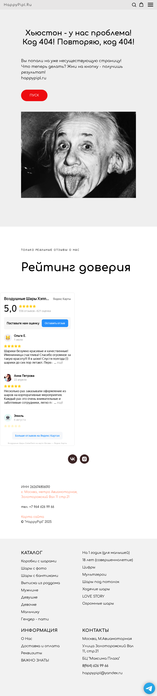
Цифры (88, 567)
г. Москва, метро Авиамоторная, (49, 492)
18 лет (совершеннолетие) (107, 560)
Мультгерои (94, 574)
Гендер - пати (35, 619)
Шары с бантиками (39, 576)
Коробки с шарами (38, 561)
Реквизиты (31, 653)
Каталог (32, 553)
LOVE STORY (93, 596)
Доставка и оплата (40, 646)
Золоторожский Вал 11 (39, 497)
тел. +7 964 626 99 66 (37, 507)
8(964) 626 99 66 (95, 666)
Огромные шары (98, 603)
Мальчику (30, 612)
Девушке (29, 597)
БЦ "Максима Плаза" (101, 658)
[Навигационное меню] (150, 5)
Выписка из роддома (40, 583)
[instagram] (84, 459)
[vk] (72, 459)
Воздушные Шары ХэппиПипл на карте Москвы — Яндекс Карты (37, 443)
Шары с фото (34, 568)
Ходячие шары (96, 589)
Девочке (29, 605)
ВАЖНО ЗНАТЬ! (35, 660)
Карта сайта (32, 517)
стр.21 (64, 497)
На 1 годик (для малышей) (106, 553)
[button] (134, 4)
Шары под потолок (100, 582)
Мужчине (29, 590)
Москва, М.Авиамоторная (107, 639)
